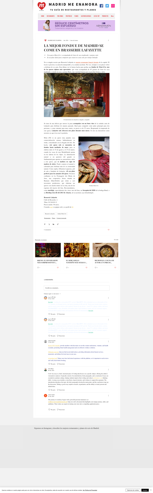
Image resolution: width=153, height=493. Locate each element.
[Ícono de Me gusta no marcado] (49, 314)
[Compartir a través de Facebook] (45, 224)
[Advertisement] (53, 480)
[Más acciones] (108, 40)
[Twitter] (107, 6)
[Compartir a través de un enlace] (58, 224)
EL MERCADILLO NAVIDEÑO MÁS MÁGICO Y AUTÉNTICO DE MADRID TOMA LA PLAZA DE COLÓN (76, 261)
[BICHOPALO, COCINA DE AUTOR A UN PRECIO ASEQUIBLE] (105, 250)
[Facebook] (101, 6)
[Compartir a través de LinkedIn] (53, 224)
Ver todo (116, 239)
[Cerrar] (151, 490)
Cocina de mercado (61, 218)
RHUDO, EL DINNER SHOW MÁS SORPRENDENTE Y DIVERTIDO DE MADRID (47, 261)
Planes (53, 218)
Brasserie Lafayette (50, 214)
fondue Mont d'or (62, 214)
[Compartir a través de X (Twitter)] (49, 224)
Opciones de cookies (133, 490)
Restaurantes (47, 218)
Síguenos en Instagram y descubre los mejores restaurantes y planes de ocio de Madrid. (66, 428)
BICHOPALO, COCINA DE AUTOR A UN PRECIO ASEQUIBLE (104, 261)
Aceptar (145, 490)
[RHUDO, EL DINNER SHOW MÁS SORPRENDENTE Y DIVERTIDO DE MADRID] (48, 250)
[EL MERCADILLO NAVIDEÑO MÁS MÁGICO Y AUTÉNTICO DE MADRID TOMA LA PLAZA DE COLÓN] (77, 250)
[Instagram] (113, 6)
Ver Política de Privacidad (90, 490)
